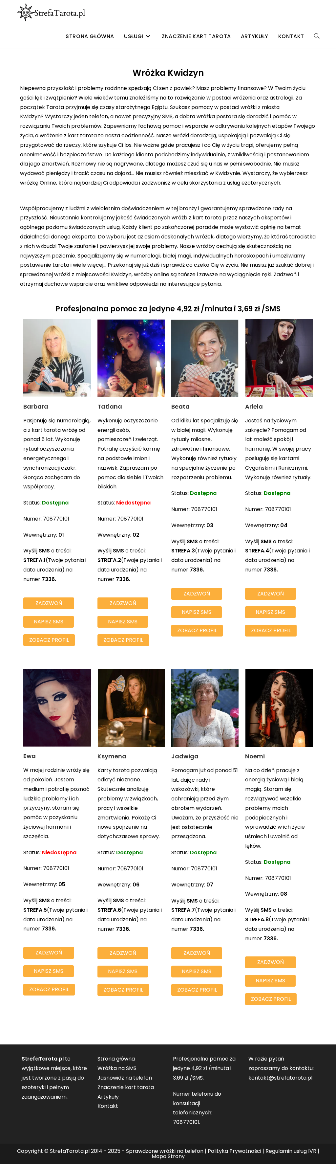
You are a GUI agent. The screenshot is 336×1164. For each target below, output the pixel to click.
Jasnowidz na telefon (124, 1078)
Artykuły (108, 1097)
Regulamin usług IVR (290, 1151)
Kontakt (107, 1106)
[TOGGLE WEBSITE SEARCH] (316, 36)
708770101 (56, 519)
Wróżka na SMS (116, 1068)
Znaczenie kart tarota (125, 1087)
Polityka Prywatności (234, 1151)
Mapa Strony (168, 1156)
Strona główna (116, 1059)
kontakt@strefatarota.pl (280, 1078)
